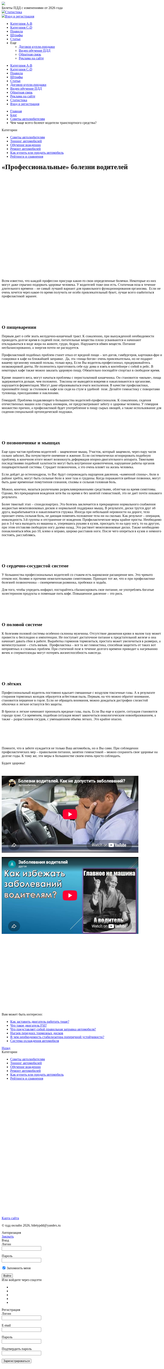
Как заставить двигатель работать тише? (39, 1021)
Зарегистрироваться (16, 1361)
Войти (7, 1275)
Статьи (15, 39)
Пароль (7, 1256)
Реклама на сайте (31, 58)
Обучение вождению (25, 145)
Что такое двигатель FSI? (28, 1025)
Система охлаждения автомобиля (34, 1041)
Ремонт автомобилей (25, 149)
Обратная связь (30, 54)
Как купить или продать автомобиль (37, 152)
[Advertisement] (79, 185)
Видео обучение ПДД (34, 50)
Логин (6, 1244)
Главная (16, 111)
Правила (16, 31)
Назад (6, 1048)
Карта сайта (10, 1218)
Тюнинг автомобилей (26, 141)
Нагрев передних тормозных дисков (36, 1033)
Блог (13, 115)
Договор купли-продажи (37, 46)
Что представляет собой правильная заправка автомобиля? (53, 1029)
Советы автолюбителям (27, 119)
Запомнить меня (19, 1268)
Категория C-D (21, 27)
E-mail (6, 1325)
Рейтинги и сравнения (26, 156)
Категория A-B (21, 23)
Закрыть (8, 1236)
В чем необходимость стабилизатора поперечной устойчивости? (57, 1037)
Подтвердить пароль (17, 1349)
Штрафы (16, 35)
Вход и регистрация (19, 16)
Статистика (13, 12)
